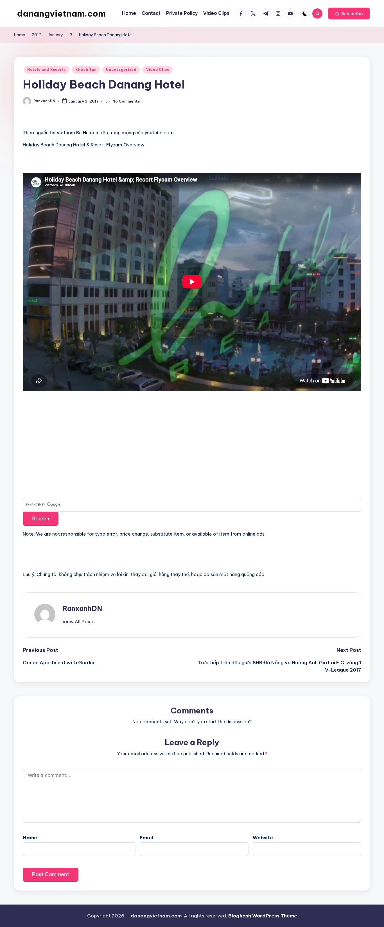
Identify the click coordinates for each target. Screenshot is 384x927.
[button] (349, 13)
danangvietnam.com (61, 13)
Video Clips (157, 69)
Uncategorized (121, 69)
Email (146, 838)
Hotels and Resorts (46, 69)
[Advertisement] (65, 440)
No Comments (126, 101)
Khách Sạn (85, 69)
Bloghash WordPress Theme (262, 916)
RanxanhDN (82, 608)
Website (263, 838)
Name (30, 838)
